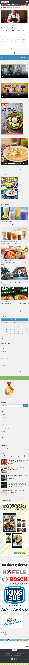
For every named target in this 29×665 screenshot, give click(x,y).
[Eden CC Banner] (14, 641)
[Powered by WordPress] (9, 655)
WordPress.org (5, 365)
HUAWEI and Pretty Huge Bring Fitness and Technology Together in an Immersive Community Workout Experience (17, 484)
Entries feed (5, 358)
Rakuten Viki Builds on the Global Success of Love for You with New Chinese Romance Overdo (17, 477)
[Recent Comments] (17, 456)
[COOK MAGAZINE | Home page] (6, 2)
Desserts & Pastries (5, 241)
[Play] (3, 163)
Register (4, 351)
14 (22, 329)
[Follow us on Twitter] (25, 58)
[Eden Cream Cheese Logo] (12, 627)
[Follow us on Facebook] (22, 58)
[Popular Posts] (11, 456)
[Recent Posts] (4, 456)
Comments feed (5, 362)
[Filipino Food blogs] (9, 397)
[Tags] (24, 456)
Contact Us (4, 421)
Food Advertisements (15, 169)
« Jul (2, 338)
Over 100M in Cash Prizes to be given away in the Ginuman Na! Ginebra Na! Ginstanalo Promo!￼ (18, 462)
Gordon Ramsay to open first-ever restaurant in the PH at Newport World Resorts (14, 30)
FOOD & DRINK (4, 221)
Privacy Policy (5, 428)
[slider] (13, 163)
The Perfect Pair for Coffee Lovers (9, 243)
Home (3, 414)
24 (6, 334)
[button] (14, 152)
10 (6, 329)
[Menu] (27, 2)
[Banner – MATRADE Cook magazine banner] (14, 5)
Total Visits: (3, 634)
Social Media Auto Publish (9, 664)
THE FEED (3, 25)
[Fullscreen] (26, 163)
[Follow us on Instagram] (27, 58)
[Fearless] (12, 134)
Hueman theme (21, 655)
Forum (3, 431)
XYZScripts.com (21, 664)
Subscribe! (4, 424)
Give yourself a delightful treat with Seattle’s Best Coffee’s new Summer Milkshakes (13, 224)
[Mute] (23, 163)
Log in (3, 355)
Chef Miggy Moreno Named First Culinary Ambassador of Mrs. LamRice (17, 469)
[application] (14, 151)
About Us (4, 417)
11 (10, 329)
